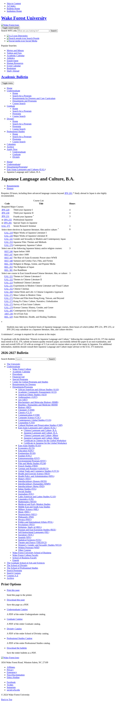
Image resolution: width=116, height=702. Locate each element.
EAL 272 (8, 298)
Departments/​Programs (22, 387)
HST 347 (8, 257)
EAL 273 (8, 301)
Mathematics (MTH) (27, 501)
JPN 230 (5, 213)
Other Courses (24, 550)
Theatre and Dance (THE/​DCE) (32, 542)
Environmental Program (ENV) (32, 461)
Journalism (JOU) (26, 494)
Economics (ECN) (26, 448)
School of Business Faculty (24, 558)
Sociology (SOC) (26, 535)
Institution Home (14, 11)
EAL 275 (8, 304)
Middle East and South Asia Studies (34, 507)
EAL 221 (8, 276)
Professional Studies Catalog (19, 638)
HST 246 (8, 251)
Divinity (10, 119)
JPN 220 (5, 210)
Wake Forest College (21, 369)
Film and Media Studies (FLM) (32, 463)
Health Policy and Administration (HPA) (36, 476)
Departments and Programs (24, 101)
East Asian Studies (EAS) (29, 445)
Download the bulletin (17, 648)
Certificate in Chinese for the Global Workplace (45, 440)
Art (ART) (23, 400)
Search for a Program (21, 96)
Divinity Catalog (14, 629)
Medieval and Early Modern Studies (34, 504)
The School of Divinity (17, 565)
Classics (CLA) (25, 412)
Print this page (13, 590)
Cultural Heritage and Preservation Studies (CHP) (40, 425)
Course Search (18, 103)
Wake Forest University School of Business (31, 552)
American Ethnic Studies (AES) (32, 394)
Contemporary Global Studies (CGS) (34, 420)
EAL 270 (8, 245)
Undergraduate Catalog (17, 609)
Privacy (10, 670)
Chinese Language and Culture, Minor (41, 435)
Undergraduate (13, 91)
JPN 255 (8, 220)
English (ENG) (25, 456)
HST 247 (8, 254)
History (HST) (24, 479)
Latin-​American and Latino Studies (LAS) (37, 496)
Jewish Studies (24, 491)
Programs (16, 113)
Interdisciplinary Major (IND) (31, 486)
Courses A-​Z (12, 575)
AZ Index (11, 6)
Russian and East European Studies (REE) (37, 530)
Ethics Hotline (13, 677)
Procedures (17, 374)
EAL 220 (8, 236)
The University (13, 364)
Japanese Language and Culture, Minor (41, 438)
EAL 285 (8, 310)
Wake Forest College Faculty (25, 555)
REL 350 (8, 264)
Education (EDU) (26, 450)
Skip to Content (14, 3)
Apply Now (12, 149)
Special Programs (20, 379)
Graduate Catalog (14, 619)
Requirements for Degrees (24, 384)
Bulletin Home (13, 8)
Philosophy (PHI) (26, 517)
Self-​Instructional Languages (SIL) (33, 532)
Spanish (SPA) (24, 537)
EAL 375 (6, 226)
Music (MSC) (24, 512)
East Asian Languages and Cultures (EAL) (26, 169)
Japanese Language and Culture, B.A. (41, 433)
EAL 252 (8, 289)
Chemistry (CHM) (26, 410)
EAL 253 (8, 242)
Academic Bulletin (14, 77)
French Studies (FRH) (28, 466)
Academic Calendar (21, 371)
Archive (10, 147)
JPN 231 (5, 216)
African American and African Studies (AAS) (38, 389)
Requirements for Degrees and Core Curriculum (33, 98)
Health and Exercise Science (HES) (34, 473)
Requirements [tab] (13, 186)
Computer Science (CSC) (29, 417)
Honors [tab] (10, 188)
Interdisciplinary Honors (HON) (32, 481)
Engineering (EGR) (27, 453)
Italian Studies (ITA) (27, 489)
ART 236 (8, 314)
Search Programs (14, 570)
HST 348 (8, 261)
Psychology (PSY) (26, 524)
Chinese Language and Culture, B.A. (40, 430)
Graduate (11, 106)
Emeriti (15, 560)
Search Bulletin (8, 359)
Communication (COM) (29, 415)
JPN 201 (68, 193)
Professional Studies (16, 131)
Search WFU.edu (9, 30)
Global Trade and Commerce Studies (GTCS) (38, 471)
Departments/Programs (17, 167)
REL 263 (8, 267)
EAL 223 (8, 282)
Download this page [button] (16, 600)
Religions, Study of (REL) (30, 527)
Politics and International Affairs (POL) (35, 522)
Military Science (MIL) (28, 509)
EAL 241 (8, 239)
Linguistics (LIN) (26, 499)
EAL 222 (8, 279)
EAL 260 (8, 292)
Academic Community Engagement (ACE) (37, 392)
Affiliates (11, 667)
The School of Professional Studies (22, 568)
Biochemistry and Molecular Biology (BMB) (38, 402)
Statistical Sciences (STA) (29, 540)
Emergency (12, 672)
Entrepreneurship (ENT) (29, 458)
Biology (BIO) (24, 407)
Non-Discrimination (16, 675)
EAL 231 (8, 286)
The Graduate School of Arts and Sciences (26, 563)
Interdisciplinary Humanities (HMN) (34, 484)
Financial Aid (18, 377)
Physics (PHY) (25, 519)
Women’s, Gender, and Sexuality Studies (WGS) (40, 545)
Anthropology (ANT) (27, 397)
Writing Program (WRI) (28, 547)
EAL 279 (8, 307)
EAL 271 (8, 295)
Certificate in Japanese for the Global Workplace (45, 443)
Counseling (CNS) (26, 422)
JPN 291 (8, 223)
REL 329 (8, 317)
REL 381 (8, 270)
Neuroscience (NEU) (27, 514)
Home (9, 88)
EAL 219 (8, 233)
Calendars (11, 144)
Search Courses (14, 573)
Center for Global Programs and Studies (30, 382)
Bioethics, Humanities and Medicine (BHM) (38, 405)
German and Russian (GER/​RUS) (33, 468)
